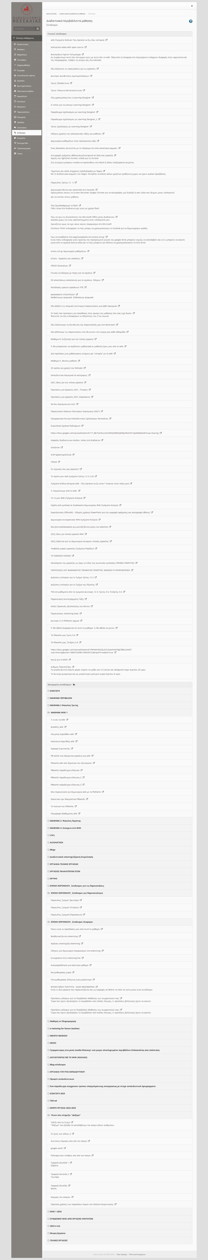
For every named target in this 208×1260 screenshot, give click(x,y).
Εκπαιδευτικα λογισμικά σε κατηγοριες (69, 375)
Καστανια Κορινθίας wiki (63, 741)
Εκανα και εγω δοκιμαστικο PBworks (68, 799)
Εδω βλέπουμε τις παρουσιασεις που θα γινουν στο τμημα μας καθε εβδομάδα (88, 332)
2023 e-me (55, 1226)
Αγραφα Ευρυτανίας (61, 748)
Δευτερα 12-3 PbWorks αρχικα (65, 620)
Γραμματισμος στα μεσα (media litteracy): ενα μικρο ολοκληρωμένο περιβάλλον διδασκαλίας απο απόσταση (104, 1050)
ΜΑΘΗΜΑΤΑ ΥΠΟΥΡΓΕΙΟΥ (63, 294)
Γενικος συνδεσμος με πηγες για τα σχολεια (72, 273)
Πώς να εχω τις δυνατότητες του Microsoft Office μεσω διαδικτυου (83, 217)
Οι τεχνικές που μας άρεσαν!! (65, 469)
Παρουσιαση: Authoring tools (65, 613)
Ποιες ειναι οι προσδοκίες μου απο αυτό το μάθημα (76, 929)
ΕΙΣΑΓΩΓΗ (55, 690)
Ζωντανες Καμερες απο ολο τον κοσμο (69, 1141)
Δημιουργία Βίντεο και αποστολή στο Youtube (73, 189)
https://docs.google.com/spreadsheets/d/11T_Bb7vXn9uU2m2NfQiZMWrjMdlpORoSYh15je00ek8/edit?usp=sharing (105, 433)
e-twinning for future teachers (65, 1028)
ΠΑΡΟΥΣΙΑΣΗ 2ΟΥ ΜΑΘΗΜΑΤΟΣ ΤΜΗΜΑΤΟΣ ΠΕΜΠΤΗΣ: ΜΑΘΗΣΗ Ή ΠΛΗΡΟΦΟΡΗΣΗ (91, 570)
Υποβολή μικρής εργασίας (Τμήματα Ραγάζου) (73, 548)
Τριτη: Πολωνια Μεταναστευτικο (67, 90)
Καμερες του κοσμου (61, 1197)
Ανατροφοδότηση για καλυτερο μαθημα (70, 965)
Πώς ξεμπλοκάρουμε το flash (65, 205)
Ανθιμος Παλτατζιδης (61, 667)
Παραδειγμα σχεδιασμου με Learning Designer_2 (74, 119)
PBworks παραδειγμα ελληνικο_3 (66, 784)
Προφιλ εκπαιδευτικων (62, 1079)
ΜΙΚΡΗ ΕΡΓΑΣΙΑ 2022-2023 (63, 1108)
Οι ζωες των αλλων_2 (61, 1133)
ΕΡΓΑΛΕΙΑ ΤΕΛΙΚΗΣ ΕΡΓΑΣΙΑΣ (64, 864)
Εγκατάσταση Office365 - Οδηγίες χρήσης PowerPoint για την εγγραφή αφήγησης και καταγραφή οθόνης (101, 512)
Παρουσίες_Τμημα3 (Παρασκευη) (67, 914)
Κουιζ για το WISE (60, 659)
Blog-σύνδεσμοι (58, 1064)
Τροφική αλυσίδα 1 (60, 1162)
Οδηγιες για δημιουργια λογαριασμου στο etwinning (76, 950)
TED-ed (53, 1100)
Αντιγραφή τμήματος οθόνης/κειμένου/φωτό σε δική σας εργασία (82, 155)
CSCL (52, 835)
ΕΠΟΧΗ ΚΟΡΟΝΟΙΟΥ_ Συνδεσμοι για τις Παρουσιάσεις (77, 885)
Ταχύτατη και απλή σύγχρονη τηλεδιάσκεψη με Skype (77, 171)
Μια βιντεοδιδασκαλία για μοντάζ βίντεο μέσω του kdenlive (80, 527)
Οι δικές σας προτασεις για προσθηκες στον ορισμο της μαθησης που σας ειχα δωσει (92, 313)
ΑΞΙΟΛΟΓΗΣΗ (56, 842)
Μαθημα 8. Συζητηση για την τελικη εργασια (73, 339)
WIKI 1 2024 (56, 1211)
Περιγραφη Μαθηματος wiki (64, 813)
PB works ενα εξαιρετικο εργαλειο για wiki (71, 755)
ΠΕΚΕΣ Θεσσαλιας (60, 265)
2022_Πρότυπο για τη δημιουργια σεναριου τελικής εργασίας (80, 541)
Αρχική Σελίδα (51, 14)
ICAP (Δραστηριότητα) (61, 454)
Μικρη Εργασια (57, 1233)
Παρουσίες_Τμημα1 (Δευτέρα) (65, 900)
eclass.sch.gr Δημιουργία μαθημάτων (69, 251)
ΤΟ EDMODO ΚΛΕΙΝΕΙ (61, 555)
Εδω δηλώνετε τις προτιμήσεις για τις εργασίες (74, 68)
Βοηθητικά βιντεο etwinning (65, 936)
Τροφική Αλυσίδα (59, 1185)
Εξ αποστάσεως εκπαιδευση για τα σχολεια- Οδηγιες (76, 280)
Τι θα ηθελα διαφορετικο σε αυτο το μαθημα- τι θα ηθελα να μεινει (83, 628)
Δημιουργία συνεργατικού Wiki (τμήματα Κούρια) (74, 519)
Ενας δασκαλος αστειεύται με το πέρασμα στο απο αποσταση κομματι (84, 148)
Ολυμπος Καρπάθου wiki (63, 734)
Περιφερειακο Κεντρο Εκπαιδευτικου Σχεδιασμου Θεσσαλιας (80, 418)
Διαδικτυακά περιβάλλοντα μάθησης (72, 14)
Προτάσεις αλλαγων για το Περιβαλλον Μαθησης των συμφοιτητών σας (85, 998)
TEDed (54, 462)
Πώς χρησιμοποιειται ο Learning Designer (71, 97)
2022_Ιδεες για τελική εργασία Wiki (68, 534)
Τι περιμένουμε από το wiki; (64, 490)
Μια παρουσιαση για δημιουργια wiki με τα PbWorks (76, 792)
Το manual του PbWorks (63, 806)
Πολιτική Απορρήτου (137, 1254)
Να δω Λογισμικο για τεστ (63, 404)
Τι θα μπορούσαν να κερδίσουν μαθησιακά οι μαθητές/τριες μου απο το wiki (87, 346)
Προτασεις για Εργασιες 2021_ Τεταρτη (70, 389)
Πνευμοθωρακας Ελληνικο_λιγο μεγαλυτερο (72, 979)
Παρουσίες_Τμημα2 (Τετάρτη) (65, 907)
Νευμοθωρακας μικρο (61, 972)
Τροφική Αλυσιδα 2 (60, 1174)
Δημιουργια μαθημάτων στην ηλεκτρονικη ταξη (74, 141)
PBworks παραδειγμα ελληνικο (66, 770)
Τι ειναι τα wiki (58, 719)
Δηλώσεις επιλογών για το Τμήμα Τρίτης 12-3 (73, 577)
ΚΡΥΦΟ (53, 878)
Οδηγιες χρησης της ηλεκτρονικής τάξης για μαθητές (76, 133)
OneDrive (56, 447)
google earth (57, 1148)
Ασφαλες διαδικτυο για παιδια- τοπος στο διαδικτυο (76, 440)
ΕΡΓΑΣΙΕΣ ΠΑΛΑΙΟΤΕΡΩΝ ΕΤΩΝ (65, 871)
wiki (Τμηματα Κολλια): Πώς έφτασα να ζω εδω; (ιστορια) (78, 40)
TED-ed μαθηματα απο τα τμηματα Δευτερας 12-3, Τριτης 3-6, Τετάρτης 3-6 (87, 592)
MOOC (53, 1043)
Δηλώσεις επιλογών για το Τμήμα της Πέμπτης (73, 584)
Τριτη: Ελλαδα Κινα (60, 83)
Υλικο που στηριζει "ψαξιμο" (66, 1115)
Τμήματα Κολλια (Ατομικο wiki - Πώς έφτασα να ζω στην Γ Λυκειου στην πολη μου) (90, 483)
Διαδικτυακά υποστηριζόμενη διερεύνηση (71, 857)
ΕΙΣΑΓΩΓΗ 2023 (57, 1093)
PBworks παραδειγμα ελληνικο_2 (66, 777)
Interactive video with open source (68, 47)
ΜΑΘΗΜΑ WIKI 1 (59, 712)
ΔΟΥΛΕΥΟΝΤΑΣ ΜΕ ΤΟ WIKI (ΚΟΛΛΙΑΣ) (68, 1057)
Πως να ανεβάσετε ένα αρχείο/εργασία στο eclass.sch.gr (78, 237)
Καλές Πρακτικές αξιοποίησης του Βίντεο (71, 606)
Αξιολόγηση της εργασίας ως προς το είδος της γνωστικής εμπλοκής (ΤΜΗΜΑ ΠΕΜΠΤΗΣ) (93, 563)
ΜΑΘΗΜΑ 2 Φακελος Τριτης (64, 705)
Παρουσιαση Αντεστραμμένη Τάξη (68, 599)
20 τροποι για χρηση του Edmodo (67, 368)
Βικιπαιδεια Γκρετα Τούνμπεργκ (66, 54)
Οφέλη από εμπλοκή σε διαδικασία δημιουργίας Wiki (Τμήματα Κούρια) (85, 505)
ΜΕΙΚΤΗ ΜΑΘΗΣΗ (58, 1035)
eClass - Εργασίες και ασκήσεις (66, 258)
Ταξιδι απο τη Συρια (61, 1122)
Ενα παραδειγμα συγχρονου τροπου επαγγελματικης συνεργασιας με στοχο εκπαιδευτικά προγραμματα (103, 1086)
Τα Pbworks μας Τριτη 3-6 (63, 635)
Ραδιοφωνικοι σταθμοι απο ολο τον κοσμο (71, 1155)
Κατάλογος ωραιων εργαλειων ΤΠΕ (67, 287)
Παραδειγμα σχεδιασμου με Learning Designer (73, 112)
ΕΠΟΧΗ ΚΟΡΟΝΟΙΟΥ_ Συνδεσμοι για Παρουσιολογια (77, 893)
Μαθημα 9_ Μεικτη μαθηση (64, 360)
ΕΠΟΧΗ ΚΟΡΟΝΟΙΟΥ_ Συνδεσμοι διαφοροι (72, 922)
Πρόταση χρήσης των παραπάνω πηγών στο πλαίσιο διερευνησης (82, 1204)
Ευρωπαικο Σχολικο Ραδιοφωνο (66, 425)
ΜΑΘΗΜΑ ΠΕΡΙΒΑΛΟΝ (61, 698)
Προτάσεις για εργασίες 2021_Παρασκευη (71, 397)
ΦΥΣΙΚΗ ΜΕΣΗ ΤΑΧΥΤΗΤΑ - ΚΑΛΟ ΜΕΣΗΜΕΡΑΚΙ (73, 986)
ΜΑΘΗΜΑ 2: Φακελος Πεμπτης (65, 820)
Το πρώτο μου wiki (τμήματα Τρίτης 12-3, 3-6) (73, 476)
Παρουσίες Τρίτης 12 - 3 (63, 182)
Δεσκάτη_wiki (57, 727)
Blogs (52, 849)
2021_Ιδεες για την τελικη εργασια (67, 382)
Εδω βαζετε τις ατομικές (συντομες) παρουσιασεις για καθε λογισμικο (84, 306)
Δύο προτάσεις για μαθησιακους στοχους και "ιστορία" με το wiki (82, 353)
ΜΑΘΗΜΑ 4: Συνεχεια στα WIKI (65, 828)
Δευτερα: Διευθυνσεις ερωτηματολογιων (70, 76)
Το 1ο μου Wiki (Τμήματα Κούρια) (67, 498)
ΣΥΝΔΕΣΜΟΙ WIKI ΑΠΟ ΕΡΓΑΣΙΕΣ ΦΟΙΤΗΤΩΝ (71, 1218)
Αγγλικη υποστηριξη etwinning (66, 943)
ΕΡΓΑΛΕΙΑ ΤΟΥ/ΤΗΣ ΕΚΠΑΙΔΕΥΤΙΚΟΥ (67, 1071)
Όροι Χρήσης (122, 1254)
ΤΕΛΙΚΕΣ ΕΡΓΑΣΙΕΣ (58, 1240)
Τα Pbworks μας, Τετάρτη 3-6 (65, 642)
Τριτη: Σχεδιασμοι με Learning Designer (70, 126)
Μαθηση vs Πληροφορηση (63, 1021)
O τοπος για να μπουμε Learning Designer (71, 104)
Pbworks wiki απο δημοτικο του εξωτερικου (72, 763)
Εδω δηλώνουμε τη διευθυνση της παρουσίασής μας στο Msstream (83, 324)
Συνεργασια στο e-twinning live (66, 958)
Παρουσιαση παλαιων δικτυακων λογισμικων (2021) (76, 411)
